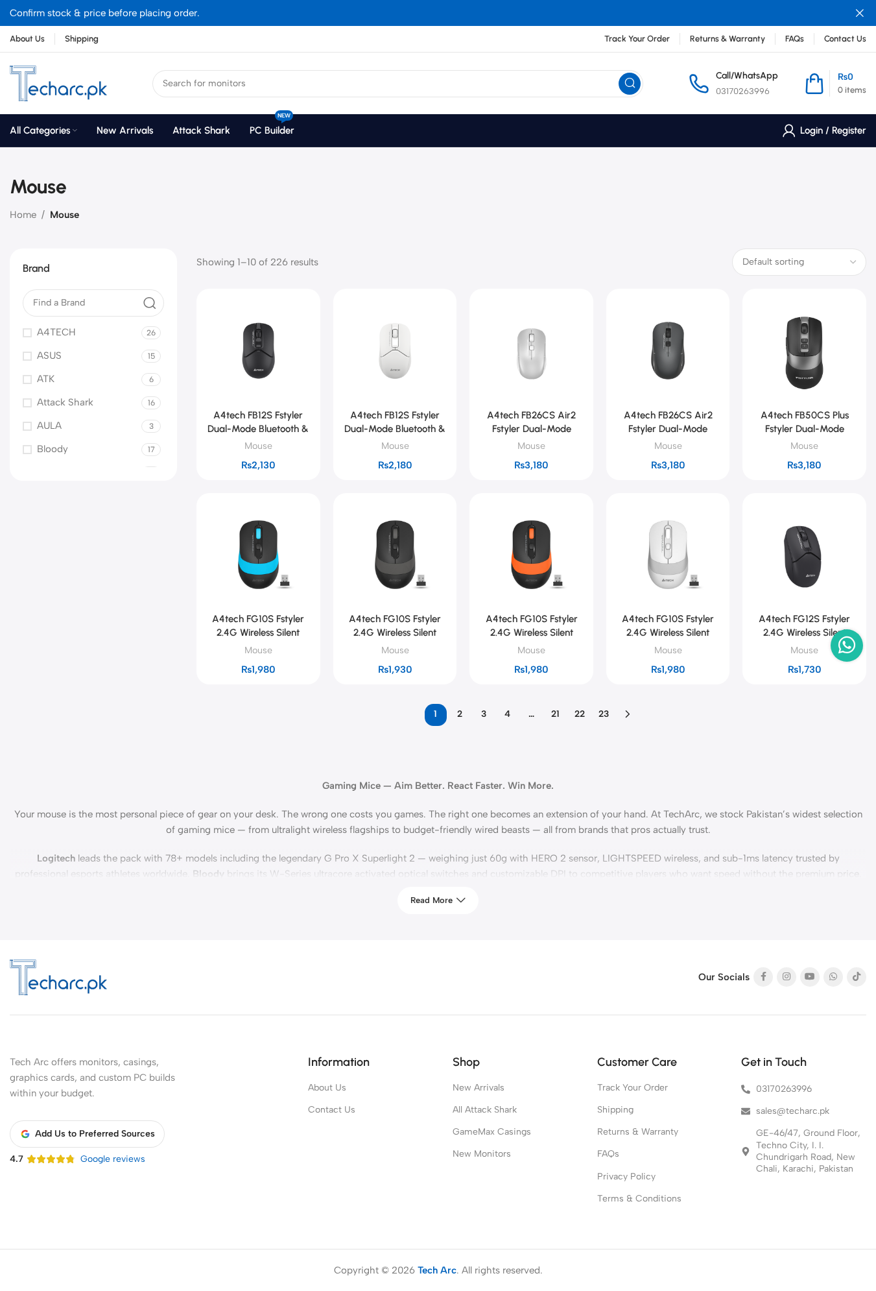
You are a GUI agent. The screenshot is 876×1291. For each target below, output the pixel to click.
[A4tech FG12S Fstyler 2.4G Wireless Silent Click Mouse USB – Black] (804, 555)
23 (603, 713)
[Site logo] (58, 83)
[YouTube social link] (810, 977)
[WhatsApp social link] (833, 977)
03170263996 (743, 91)
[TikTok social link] (856, 977)
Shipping (615, 1109)
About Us (327, 1087)
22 (579, 713)
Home (23, 215)
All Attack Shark (485, 1109)
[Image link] (58, 977)
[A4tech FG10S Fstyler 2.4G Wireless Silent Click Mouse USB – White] (668, 555)
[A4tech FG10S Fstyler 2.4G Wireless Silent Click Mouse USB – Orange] (531, 555)
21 (555, 713)
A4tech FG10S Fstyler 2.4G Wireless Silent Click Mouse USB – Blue (258, 632)
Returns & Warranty (637, 1131)
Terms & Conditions (639, 1198)
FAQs (608, 1153)
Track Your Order (632, 1087)
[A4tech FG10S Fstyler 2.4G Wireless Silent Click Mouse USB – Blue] (258, 555)
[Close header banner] (860, 13)
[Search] (630, 84)
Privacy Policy (626, 1176)
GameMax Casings (492, 1131)
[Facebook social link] (763, 977)
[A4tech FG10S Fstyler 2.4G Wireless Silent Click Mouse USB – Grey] (395, 555)
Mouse (258, 446)
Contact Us (331, 1109)
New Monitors (482, 1153)
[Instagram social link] (786, 977)
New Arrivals (478, 1087)
